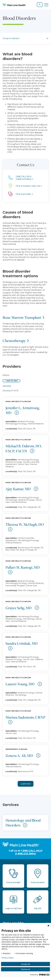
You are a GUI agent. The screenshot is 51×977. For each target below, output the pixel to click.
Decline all (25, 969)
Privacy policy (8, 958)
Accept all (25, 964)
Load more (26, 784)
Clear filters (7, 386)
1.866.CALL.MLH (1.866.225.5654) (28, 852)
